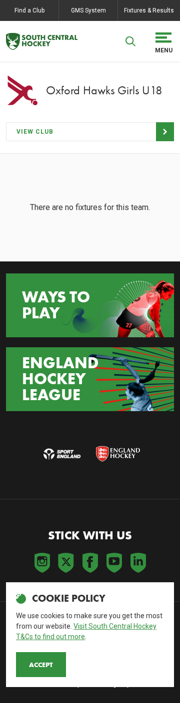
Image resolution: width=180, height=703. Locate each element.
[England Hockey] (42, 41)
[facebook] (90, 563)
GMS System (88, 10)
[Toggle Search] (130, 41)
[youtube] (114, 563)
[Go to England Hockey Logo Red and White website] (118, 454)
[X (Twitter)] (66, 563)
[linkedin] (138, 563)
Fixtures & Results (149, 10)
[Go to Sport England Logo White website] (62, 454)
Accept (41, 664)
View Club (35, 131)
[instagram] (42, 563)
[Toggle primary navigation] (163, 41)
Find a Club (29, 10)
